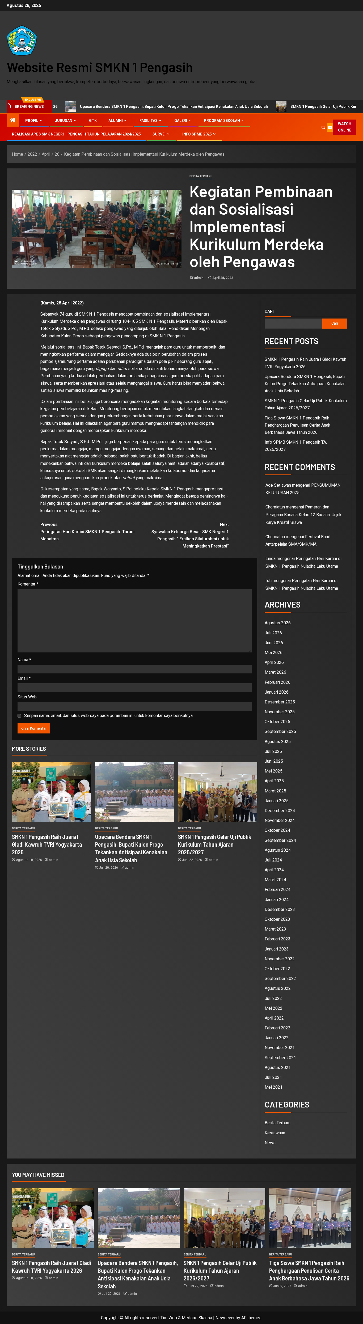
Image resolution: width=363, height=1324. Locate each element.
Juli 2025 (273, 751)
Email (24, 678)
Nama (24, 659)
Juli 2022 (273, 998)
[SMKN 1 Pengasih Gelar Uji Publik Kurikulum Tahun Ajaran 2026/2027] (217, 792)
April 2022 (274, 1018)
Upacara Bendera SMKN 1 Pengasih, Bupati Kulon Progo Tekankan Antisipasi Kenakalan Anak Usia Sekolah (127, 106)
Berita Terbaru (200, 176)
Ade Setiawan (278, 485)
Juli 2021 (273, 1077)
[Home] (13, 120)
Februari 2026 (277, 682)
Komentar (28, 584)
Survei (159, 134)
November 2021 (280, 1047)
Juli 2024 (273, 860)
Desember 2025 (280, 702)
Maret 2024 (275, 879)
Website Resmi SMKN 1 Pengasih (100, 67)
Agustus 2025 (278, 741)
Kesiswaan (275, 1132)
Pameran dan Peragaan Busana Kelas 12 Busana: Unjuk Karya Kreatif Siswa (303, 514)
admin (199, 278)
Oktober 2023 (277, 919)
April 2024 (274, 869)
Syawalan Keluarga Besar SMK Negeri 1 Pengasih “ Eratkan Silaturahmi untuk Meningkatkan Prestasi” (190, 535)
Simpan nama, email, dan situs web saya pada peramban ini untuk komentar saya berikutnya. (108, 715)
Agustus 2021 (278, 1067)
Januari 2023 (277, 949)
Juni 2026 (274, 642)
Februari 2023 (277, 938)
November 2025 (280, 711)
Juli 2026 (273, 632)
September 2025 (280, 731)
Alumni (115, 120)
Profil (31, 120)
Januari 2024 (277, 899)
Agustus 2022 (278, 988)
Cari (269, 311)
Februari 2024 (277, 889)
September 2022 (280, 978)
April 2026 (274, 662)
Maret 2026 (275, 672)
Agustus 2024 (278, 850)
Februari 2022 (277, 1027)
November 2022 (280, 958)
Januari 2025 (277, 800)
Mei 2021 (273, 1087)
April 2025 (274, 780)
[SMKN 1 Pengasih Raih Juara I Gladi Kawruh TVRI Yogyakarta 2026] (51, 792)
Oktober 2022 (277, 968)
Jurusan (63, 120)
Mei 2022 (273, 1008)
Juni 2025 (274, 761)
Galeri (180, 120)
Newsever (225, 1317)
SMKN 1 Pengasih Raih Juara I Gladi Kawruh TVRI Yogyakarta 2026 (47, 844)
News (270, 1142)
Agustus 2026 (278, 622)
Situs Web (27, 696)
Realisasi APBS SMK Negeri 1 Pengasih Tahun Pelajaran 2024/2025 (76, 134)
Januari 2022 (277, 1037)
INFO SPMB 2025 (197, 134)
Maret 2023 (275, 929)
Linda (270, 558)
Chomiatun (275, 536)
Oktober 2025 (277, 721)
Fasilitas (149, 120)
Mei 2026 (273, 652)
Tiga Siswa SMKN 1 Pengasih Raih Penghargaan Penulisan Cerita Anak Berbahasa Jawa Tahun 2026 (297, 425)
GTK (93, 120)
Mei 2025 (273, 771)
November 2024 (280, 820)
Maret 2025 (275, 790)
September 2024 (280, 840)
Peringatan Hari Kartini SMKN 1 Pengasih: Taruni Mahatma (87, 531)
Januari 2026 (277, 692)
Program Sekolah (222, 120)
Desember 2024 (280, 810)
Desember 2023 (280, 909)
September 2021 (280, 1057)
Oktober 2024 (277, 830)
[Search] (323, 127)
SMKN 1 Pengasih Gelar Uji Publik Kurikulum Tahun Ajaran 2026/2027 (214, 844)
